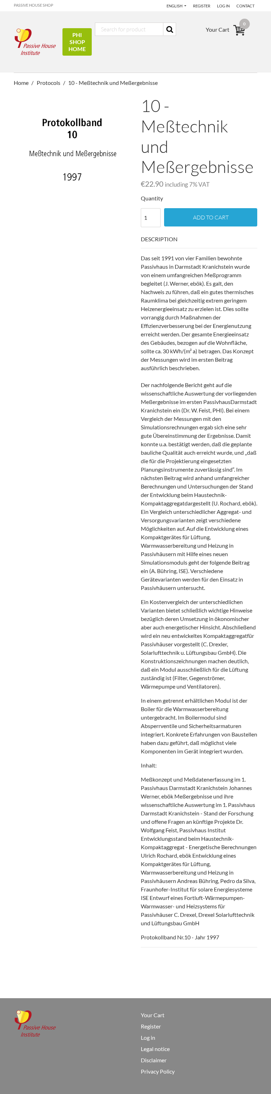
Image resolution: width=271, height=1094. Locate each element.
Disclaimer (154, 1060)
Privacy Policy (158, 1071)
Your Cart (152, 1015)
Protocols (48, 82)
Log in (223, 6)
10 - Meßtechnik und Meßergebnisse (113, 82)
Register (201, 6)
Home (22, 82)
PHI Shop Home (77, 41)
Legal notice (155, 1048)
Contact (245, 6)
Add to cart (211, 217)
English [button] (175, 6)
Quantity (152, 198)
